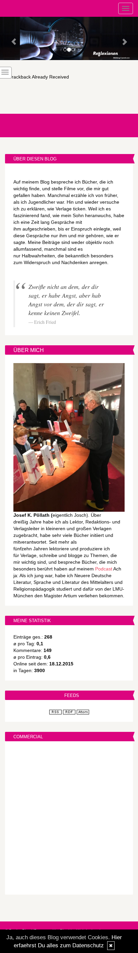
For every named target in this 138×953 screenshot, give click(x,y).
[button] (10, 38)
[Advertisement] (69, 819)
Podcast (103, 568)
